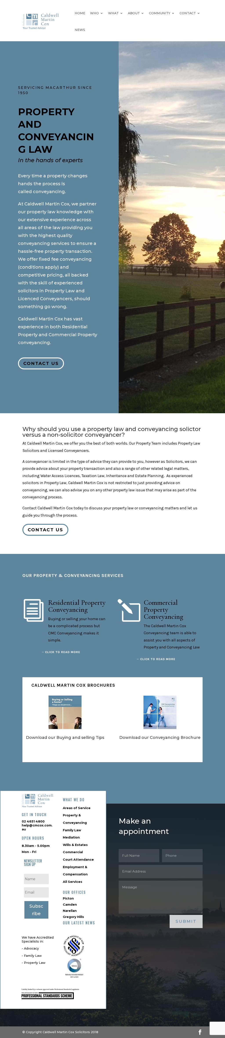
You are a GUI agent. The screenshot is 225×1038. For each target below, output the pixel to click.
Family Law (72, 830)
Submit (186, 921)
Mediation (71, 837)
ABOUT (134, 13)
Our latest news (79, 922)
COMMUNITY (159, 13)
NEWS (80, 30)
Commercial (73, 852)
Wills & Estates (75, 845)
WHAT (113, 13)
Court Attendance (78, 860)
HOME (80, 13)
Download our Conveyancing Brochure (160, 737)
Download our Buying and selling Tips (65, 737)
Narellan (70, 911)
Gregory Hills (73, 917)
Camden (70, 905)
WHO (94, 13)
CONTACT (188, 13)
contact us (41, 363)
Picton (68, 898)
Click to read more (62, 652)
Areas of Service (77, 808)
